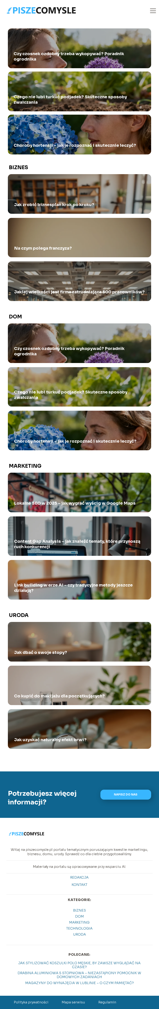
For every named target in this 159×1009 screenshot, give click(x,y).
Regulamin (107, 1002)
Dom (15, 317)
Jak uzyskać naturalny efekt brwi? (50, 739)
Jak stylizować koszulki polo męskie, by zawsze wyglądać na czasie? (79, 965)
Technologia (79, 928)
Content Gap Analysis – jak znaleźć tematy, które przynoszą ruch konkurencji (77, 544)
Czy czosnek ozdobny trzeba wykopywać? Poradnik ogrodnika (69, 56)
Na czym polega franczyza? (43, 248)
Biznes (18, 167)
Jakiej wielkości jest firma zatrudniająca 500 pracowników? (79, 292)
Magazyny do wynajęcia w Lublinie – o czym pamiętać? (79, 983)
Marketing (25, 466)
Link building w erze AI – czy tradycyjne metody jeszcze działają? (73, 588)
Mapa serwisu (73, 1002)
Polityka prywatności (31, 1002)
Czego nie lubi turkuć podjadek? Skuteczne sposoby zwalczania (70, 99)
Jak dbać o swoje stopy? (40, 652)
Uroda (19, 615)
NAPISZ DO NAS (125, 794)
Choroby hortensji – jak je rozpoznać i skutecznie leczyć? (75, 145)
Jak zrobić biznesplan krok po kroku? (54, 204)
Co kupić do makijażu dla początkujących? (59, 696)
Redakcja (79, 877)
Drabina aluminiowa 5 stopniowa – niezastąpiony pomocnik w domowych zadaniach (79, 975)
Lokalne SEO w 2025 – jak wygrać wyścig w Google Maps (75, 503)
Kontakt (79, 885)
